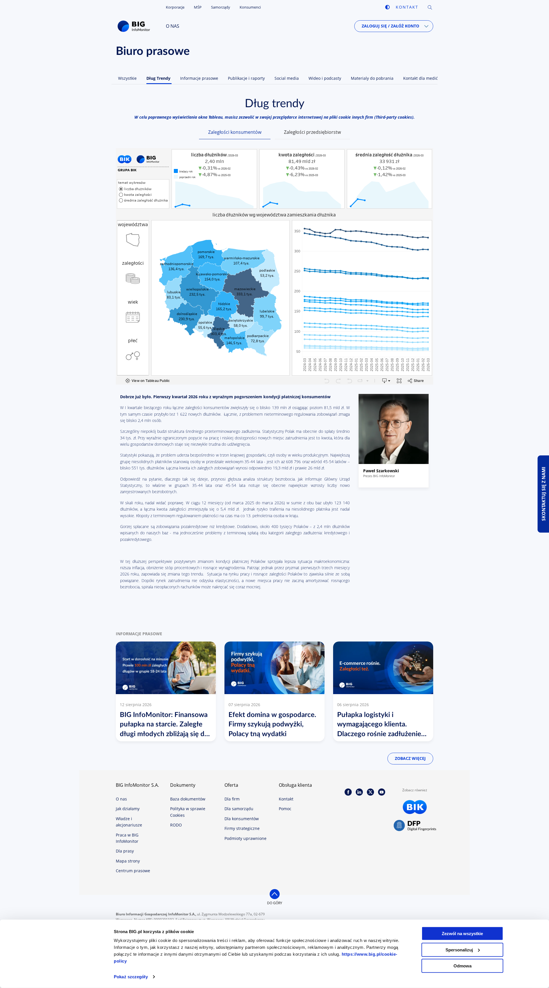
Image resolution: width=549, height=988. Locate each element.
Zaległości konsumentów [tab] (234, 132)
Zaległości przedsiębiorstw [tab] (312, 132)
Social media (286, 78)
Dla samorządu (238, 808)
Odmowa (462, 965)
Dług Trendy (158, 78)
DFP (414, 826)
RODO (176, 825)
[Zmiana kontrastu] (387, 7)
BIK (414, 807)
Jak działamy (128, 808)
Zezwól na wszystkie (462, 933)
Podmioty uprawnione (245, 838)
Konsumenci (250, 7)
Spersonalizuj (459, 949)
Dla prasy (125, 851)
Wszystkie (127, 78)
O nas (172, 26)
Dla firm (232, 799)
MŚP (198, 7)
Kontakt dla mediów (422, 78)
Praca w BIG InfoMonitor (127, 838)
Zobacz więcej (410, 758)
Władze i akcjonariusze (129, 822)
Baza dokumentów (187, 799)
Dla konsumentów (241, 818)
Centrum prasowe (133, 870)
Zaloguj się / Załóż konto (390, 26)
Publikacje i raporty (246, 78)
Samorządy (220, 7)
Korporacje (175, 7)
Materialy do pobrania (372, 78)
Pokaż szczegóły (131, 976)
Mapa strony (128, 861)
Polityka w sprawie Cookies (187, 812)
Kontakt (407, 7)
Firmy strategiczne (242, 828)
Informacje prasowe (199, 78)
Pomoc (285, 808)
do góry (274, 903)
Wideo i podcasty (325, 78)
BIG (135, 26)
